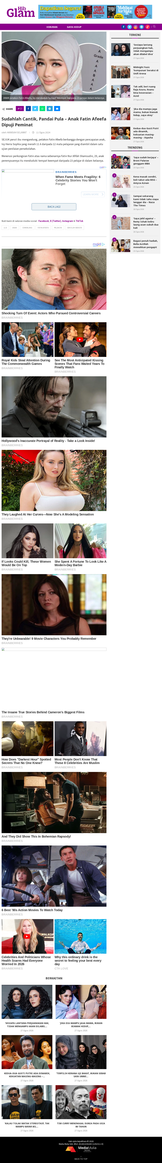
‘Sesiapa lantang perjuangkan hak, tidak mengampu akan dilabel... (27, 1025)
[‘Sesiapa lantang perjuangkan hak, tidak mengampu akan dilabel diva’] (27, 1002)
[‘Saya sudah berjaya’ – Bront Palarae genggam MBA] (120, 162)
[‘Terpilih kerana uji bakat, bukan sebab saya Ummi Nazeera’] (81, 1052)
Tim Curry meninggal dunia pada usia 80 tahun (81, 1125)
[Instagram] (135, 27)
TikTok (79, 221)
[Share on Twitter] (35, 108)
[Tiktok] (147, 27)
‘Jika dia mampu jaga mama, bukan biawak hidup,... (81, 1025)
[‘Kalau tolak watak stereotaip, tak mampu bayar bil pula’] (27, 1102)
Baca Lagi (54, 206)
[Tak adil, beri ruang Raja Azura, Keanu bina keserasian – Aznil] (120, 91)
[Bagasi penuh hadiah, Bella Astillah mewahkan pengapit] (120, 245)
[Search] (154, 26)
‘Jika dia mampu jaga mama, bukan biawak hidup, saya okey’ (145, 112)
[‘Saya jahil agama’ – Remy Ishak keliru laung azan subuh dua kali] (120, 223)
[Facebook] (123, 27)
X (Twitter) (55, 221)
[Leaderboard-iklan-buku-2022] (95, 6)
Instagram (67, 221)
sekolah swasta (74, 227)
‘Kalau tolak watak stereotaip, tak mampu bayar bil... (27, 1125)
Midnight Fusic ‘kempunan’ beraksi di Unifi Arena (145, 70)
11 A (5, 227)
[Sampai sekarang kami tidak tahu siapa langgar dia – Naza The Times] (120, 200)
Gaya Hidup (74, 26)
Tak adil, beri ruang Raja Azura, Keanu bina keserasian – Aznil (144, 91)
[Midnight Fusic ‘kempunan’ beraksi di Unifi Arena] (120, 72)
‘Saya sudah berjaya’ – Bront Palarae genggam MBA (145, 160)
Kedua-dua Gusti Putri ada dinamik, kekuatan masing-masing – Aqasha (146, 133)
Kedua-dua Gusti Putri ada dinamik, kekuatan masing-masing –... (27, 1075)
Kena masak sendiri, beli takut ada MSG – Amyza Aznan (145, 179)
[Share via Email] (57, 108)
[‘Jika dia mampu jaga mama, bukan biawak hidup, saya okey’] (81, 1002)
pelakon (58, 227)
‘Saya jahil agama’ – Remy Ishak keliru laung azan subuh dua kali (145, 223)
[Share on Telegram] (50, 108)
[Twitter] (129, 27)
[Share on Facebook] (28, 108)
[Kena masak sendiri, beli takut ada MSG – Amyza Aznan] (120, 181)
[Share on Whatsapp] (42, 108)
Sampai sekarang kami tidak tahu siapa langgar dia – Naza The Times (146, 200)
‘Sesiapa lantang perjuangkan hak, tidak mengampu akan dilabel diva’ (143, 49)
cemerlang (27, 227)
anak (14, 227)
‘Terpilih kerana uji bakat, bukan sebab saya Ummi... (81, 1075)
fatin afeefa (43, 227)
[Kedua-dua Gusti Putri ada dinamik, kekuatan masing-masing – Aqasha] (27, 1052)
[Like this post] (21, 108)
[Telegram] (141, 27)
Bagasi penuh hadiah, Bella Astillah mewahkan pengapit (145, 244)
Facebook (43, 221)
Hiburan (52, 26)
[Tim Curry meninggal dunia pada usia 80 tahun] (81, 1102)
